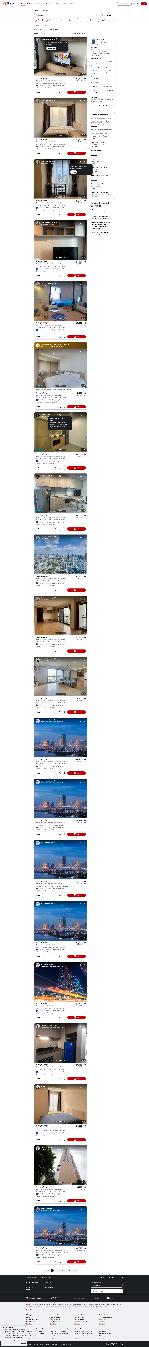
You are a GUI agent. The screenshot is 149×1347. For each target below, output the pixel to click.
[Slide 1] (56, 257)
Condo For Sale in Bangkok (34, 1331)
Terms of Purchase (65, 1344)
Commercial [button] (50, 4)
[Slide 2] (57, 135)
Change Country (96, 1282)
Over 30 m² (94, 169)
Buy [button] (22, 4)
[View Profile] (46, 40)
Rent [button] (28, 4)
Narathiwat (101, 153)
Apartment (101, 124)
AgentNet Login (103, 1331)
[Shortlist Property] (84, 40)
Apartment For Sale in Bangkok (35, 1333)
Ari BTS (100, 186)
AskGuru (28, 1317)
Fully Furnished (95, 194)
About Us (28, 1285)
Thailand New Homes (105, 1315)
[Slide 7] (62, 74)
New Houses (102, 1321)
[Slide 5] (58, 74)
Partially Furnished (105, 194)
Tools (100, 1329)
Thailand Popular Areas (81, 1329)
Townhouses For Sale (56, 1321)
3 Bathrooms (103, 178)
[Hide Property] (80, 40)
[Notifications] (138, 3)
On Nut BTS (94, 186)
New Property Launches (105, 1317)
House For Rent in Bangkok (58, 1336)
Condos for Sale (55, 1317)
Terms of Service (44, 1344)
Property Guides (31, 1321)
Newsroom (47, 1285)
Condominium (95, 122)
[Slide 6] (60, 74)
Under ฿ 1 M (103, 144)
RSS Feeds (102, 1336)
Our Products (30, 1287)
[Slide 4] (57, 74)
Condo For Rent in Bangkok (58, 1331)
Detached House (103, 122)
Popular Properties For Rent (59, 1329)
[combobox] (66, 15)
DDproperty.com (30, 1304)
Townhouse (94, 124)
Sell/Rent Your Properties (106, 1333)
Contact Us (47, 1282)
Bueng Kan (94, 153)
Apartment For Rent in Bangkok (59, 1333)
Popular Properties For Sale (34, 1329)
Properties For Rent (80, 1315)
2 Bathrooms (94, 178)
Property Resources (32, 1319)
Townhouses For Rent (80, 1321)
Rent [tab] (44, 26)
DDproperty (30, 1315)
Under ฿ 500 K (94, 144)
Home (36, 11)
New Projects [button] (38, 4)
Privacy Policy (22, 1335)
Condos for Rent (79, 1317)
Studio (92, 161)
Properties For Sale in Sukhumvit (83, 1336)
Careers (28, 1289)
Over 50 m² (101, 169)
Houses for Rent (79, 1319)
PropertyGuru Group (32, 1282)
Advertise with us (68, 4)
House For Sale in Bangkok (34, 1336)
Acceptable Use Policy (32, 1344)
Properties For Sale (56, 1315)
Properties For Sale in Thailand (83, 1331)
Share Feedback (48, 1287)
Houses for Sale (55, 1319)
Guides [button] (58, 4)
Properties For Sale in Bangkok (83, 1333)
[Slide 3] (58, 135)
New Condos (102, 1319)
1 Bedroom (99, 161)
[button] (95, 55)
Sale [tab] (37, 26)
